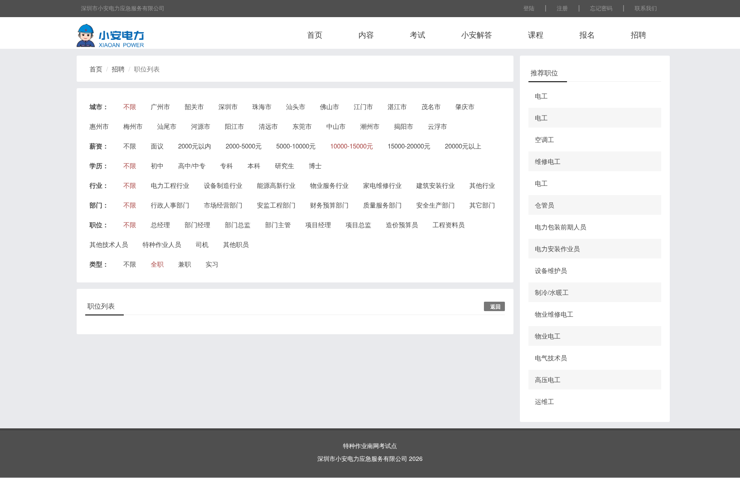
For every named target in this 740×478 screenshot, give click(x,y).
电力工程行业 (170, 185)
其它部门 (482, 204)
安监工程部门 (276, 204)
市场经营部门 (223, 204)
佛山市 (329, 106)
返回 (495, 306)
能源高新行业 (276, 185)
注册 (562, 8)
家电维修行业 (382, 185)
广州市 (160, 106)
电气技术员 (551, 357)
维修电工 (548, 161)
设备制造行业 (223, 185)
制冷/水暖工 (552, 292)
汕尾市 (166, 126)
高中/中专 (192, 165)
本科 (254, 165)
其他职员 (236, 244)
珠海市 (262, 106)
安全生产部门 (435, 204)
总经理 (160, 224)
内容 (366, 34)
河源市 (200, 126)
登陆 (528, 8)
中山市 (336, 126)
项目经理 (318, 224)
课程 (535, 34)
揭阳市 (403, 126)
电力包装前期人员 (560, 226)
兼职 (184, 263)
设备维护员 (551, 270)
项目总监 (358, 224)
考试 (417, 34)
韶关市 (194, 106)
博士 (315, 165)
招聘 (638, 34)
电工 (541, 95)
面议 (157, 145)
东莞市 (302, 126)
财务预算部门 (329, 204)
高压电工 (548, 379)
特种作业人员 (162, 244)
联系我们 (646, 8)
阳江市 (234, 126)
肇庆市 (464, 106)
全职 (157, 263)
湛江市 (397, 106)
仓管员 (544, 204)
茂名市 (431, 106)
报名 (587, 34)
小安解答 (476, 34)
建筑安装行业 (435, 185)
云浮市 (437, 126)
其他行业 (482, 185)
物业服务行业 (329, 185)
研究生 (284, 165)
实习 (212, 263)
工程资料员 (449, 224)
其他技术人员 (109, 244)
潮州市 (369, 126)
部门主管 (278, 224)
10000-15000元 (351, 145)
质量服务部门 (382, 204)
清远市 (268, 126)
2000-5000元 (244, 145)
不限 (129, 106)
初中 (157, 165)
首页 (314, 34)
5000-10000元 (296, 145)
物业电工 (548, 335)
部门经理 (197, 224)
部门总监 (238, 224)
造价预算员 (402, 224)
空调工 (544, 139)
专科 (226, 165)
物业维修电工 (554, 313)
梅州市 (133, 126)
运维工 (544, 401)
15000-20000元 (409, 145)
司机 (202, 244)
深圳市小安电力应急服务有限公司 (122, 8)
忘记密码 (601, 8)
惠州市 (99, 126)
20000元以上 (463, 145)
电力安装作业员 (557, 248)
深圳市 (228, 106)
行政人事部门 (170, 204)
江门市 (363, 106)
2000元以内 (194, 145)
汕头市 (295, 106)
